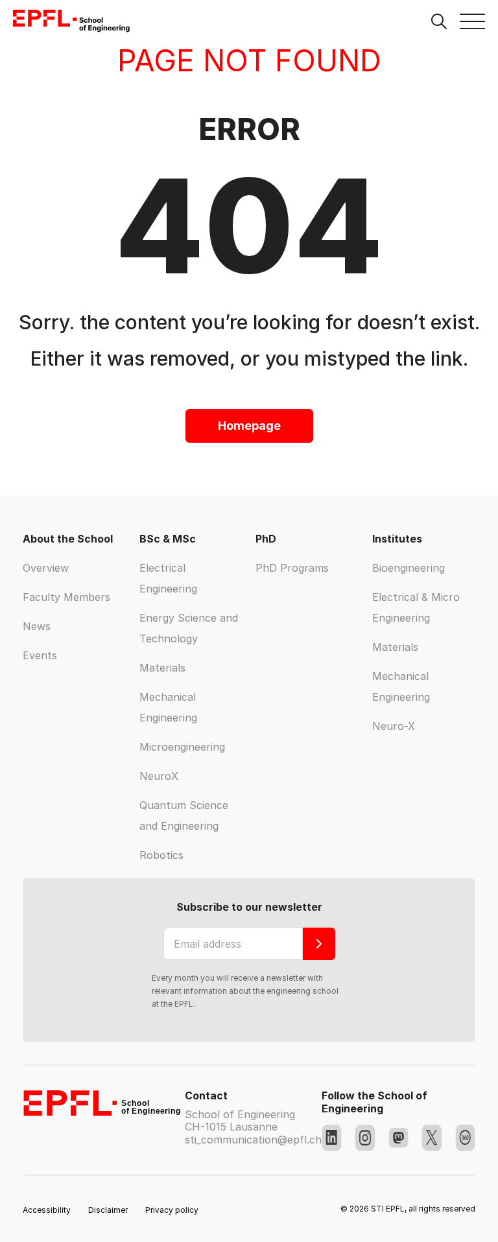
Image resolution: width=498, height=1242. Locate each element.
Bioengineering (408, 567)
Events (40, 655)
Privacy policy (171, 1210)
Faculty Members (66, 597)
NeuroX (158, 775)
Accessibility (47, 1210)
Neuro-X (393, 726)
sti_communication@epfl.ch (253, 1139)
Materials (162, 667)
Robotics (161, 855)
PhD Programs (292, 567)
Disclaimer (108, 1210)
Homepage (249, 425)
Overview (46, 567)
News (37, 626)
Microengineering (182, 746)
